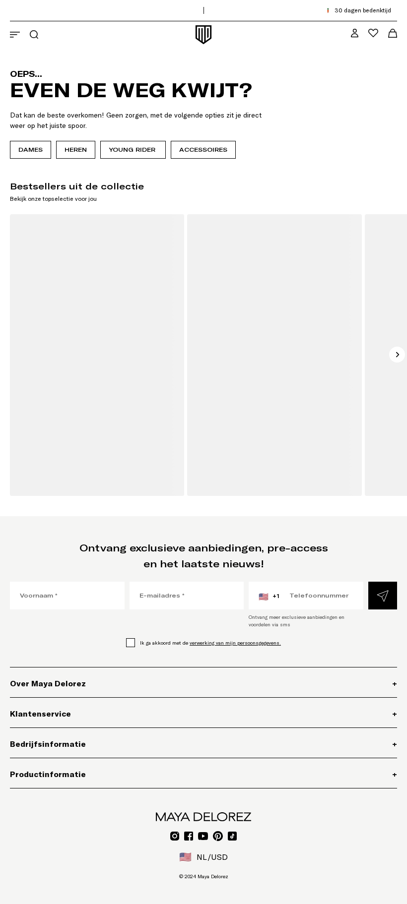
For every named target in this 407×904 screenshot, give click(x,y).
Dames (30, 149)
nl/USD (203, 857)
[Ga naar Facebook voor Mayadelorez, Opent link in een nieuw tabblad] (188, 836)
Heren (76, 149)
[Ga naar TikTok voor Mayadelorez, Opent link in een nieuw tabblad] (232, 836)
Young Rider (133, 149)
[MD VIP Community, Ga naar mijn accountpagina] (354, 33)
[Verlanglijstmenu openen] (373, 33)
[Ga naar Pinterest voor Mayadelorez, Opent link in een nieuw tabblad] (218, 836)
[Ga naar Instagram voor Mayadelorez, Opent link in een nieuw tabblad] (174, 836)
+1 (269, 597)
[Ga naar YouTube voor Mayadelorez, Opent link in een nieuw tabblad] (203, 836)
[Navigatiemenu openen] (15, 35)
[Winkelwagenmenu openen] (392, 33)
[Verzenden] (382, 595)
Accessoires (203, 149)
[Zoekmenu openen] (34, 34)
